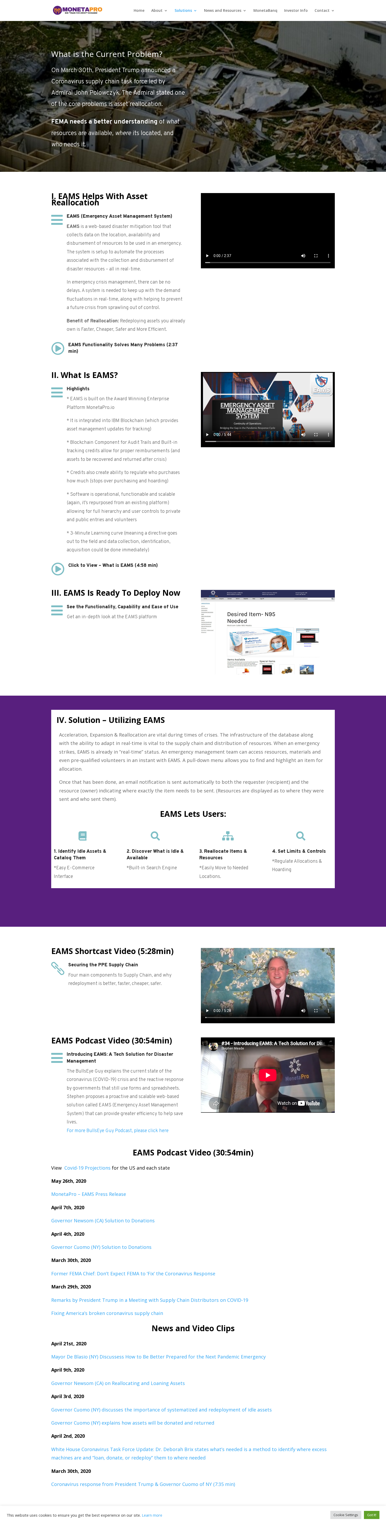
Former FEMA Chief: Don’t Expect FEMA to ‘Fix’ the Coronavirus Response (133, 1273)
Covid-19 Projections (87, 1168)
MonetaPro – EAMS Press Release (88, 1194)
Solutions (183, 11)
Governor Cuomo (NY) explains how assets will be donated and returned (132, 1423)
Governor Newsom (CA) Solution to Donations (103, 1220)
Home (139, 11)
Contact (322, 11)
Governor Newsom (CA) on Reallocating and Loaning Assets (118, 1383)
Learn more (152, 1515)
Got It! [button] (371, 1514)
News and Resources (222, 11)
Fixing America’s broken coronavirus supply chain (107, 1313)
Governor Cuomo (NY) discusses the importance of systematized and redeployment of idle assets (161, 1409)
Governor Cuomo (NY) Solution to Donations (101, 1247)
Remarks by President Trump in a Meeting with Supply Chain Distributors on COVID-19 (149, 1300)
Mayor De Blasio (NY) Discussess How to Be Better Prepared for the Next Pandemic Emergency (158, 1357)
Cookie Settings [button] (345, 1514)
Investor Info (296, 11)
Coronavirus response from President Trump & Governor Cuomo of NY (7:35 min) (143, 1484)
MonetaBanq (265, 11)
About (157, 11)
